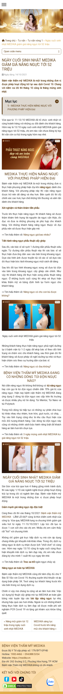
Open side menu (12, 51)
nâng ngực (45, 187)
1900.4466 (16, 654)
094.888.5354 (32, 654)
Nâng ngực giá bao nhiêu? (37, 234)
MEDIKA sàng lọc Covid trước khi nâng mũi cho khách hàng (45, 625)
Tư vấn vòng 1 (35, 40)
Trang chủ (10, 40)
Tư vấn (21, 40)
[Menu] (4, 4)
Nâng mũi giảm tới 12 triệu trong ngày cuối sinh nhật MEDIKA (16, 625)
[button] (29, 29)
